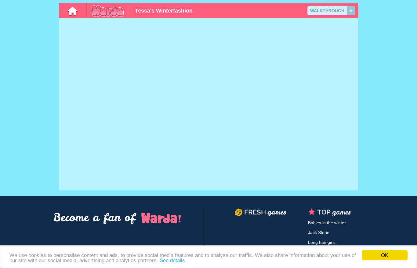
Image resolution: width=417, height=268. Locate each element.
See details (172, 260)
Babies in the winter (327, 222)
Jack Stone (318, 232)
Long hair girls (321, 242)
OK (384, 255)
